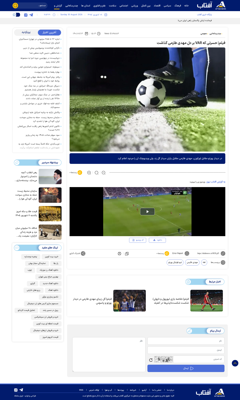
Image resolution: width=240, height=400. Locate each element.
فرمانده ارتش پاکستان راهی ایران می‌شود (193, 20)
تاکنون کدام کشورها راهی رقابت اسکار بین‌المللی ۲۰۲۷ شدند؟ (38, 128)
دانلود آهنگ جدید (50, 283)
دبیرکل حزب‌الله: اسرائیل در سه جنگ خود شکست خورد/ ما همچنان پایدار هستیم (42, 87)
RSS (81, 390)
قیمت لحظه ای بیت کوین (47, 323)
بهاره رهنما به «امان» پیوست (47, 72)
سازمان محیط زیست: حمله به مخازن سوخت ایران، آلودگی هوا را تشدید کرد (40, 119)
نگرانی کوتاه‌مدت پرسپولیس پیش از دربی (41, 48)
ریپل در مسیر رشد (50, 310)
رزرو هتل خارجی (33, 290)
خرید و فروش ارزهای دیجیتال (45, 330)
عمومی (203, 33)
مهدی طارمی (192, 262)
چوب (30, 270)
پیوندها (121, 390)
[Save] (127, 253)
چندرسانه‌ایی (215, 33)
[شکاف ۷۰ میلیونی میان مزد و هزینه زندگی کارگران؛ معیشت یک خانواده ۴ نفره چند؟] (49, 232)
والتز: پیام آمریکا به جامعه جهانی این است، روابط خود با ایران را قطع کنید (40, 79)
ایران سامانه (18, 395)
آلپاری (32, 283)
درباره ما (170, 390)
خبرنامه (133, 390)
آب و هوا (108, 390)
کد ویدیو (140, 240)
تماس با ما (156, 390)
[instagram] (25, 15)
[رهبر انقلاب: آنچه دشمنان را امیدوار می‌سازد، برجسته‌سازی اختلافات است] (49, 176)
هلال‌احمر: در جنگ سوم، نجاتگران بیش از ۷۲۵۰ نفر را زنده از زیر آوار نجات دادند (41, 96)
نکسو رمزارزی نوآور (50, 297)
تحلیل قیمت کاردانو (26, 310)
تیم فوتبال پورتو (175, 262)
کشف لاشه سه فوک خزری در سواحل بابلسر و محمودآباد (40, 105)
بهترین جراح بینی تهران (48, 276)
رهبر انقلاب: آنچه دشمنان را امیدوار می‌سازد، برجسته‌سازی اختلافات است (26, 177)
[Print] (119, 253)
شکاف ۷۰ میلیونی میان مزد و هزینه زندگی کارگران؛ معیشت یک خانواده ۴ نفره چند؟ (26, 232)
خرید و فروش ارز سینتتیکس (46, 317)
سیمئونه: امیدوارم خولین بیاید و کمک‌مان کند (40, 67)
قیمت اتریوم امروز (50, 337)
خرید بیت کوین (51, 256)
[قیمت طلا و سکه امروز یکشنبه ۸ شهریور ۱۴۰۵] (49, 213)
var (204, 262)
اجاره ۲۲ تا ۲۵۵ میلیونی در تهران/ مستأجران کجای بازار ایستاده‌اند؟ (39, 41)
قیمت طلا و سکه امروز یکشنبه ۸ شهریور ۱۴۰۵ (26, 213)
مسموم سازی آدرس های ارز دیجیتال (42, 303)
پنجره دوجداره (30, 256)
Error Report (177, 253)
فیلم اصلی (154, 249)
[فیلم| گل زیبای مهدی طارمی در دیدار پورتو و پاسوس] (129, 301)
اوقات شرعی (94, 390)
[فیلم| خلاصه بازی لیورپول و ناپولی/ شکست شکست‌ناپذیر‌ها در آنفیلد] (206, 301)
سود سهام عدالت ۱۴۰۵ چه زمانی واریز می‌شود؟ (43, 137)
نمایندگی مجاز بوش (37, 263)
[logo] (212, 5)
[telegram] (31, 15)
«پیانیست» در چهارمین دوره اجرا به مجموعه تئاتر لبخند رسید (40, 60)
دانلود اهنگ (53, 290)
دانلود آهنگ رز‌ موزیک (49, 270)
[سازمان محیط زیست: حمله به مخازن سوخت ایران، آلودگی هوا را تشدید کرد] (49, 195)
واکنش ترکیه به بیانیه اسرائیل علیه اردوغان (41, 112)
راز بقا (56, 263)
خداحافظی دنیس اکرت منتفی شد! (44, 53)
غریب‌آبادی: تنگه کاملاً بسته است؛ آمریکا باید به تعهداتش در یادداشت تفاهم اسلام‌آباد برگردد (39, 145)
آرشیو (144, 390)
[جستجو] (15, 5)
